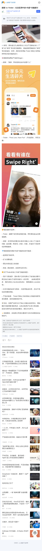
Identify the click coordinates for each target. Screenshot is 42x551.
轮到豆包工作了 (7, 483)
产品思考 (12, 336)
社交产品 (19, 336)
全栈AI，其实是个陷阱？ (10, 522)
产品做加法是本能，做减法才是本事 (14, 437)
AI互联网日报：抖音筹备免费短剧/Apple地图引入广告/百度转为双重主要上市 (15, 400)
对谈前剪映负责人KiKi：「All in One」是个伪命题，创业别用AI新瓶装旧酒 (15, 353)
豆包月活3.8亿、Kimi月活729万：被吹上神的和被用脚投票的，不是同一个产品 (15, 504)
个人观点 (5, 336)
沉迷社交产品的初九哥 (13, 11)
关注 (38, 11)
